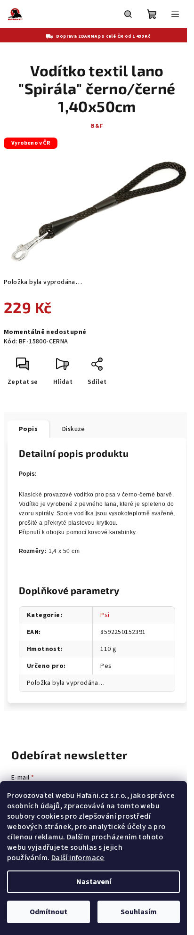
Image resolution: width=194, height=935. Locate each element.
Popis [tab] (28, 429)
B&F (97, 126)
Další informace (78, 858)
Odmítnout (48, 912)
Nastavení (93, 882)
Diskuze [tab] (73, 429)
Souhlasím (139, 912)
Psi (104, 615)
